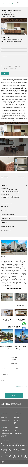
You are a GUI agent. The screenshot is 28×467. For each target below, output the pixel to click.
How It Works (17, 420)
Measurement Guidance (6, 433)
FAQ (15, 422)
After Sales (3, 436)
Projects (3, 3)
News (15, 432)
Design (2, 432)
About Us (16, 416)
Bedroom (13, 66)
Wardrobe (3, 419)
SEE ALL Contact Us (14, 361)
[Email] (24, 328)
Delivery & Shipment (5, 430)
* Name (2, 43)
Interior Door (5, 68)
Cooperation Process (18, 423)
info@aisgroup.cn (7, 440)
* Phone (3, 53)
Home (3, 12)
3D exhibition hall (18, 433)
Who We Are (18, 4)
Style (2, 416)
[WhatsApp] (24, 323)
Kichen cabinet (6, 66)
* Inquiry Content (5, 56)
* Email (2, 47)
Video (15, 430)
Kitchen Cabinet (14, 12)
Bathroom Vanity (5, 420)
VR (14, 425)
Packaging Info (4, 435)
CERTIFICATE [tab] (20, 177)
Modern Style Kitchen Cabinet (8, 14)
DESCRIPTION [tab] (5, 177)
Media (24, 3)
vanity (18, 66)
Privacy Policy (2, 462)
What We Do (16, 419)
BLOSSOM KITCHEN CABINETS (8, 16)
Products (11, 3)
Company (3, 50)
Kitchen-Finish (4, 417)
